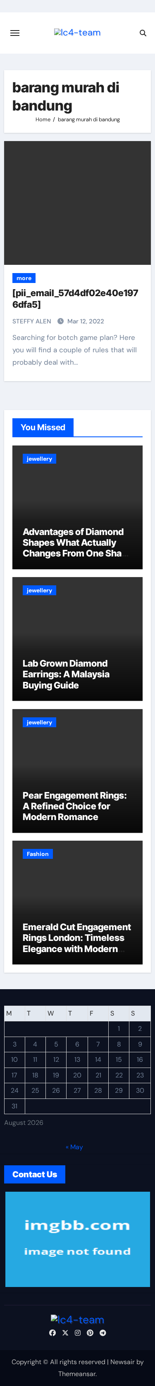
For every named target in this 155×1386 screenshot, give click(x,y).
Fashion (38, 854)
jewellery (39, 458)
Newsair (122, 1362)
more (24, 278)
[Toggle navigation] (14, 33)
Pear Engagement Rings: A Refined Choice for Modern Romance (75, 806)
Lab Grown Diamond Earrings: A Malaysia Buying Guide (66, 674)
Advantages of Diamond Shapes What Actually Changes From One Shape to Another (77, 548)
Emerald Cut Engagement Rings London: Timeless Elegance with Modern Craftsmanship (77, 943)
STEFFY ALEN (32, 321)
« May (74, 1147)
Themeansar (76, 1374)
